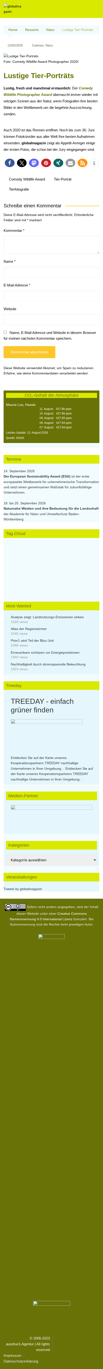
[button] (10, 163)
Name (10, 261)
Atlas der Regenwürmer (29, 629)
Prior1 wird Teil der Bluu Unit (32, 640)
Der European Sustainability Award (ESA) (37, 476)
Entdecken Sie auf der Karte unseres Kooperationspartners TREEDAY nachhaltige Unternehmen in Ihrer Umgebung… (44, 763)
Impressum (13, 1355)
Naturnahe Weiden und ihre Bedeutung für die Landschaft (51, 508)
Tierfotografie (19, 189)
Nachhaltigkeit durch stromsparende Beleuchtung (48, 664)
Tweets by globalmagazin (23, 889)
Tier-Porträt (62, 179)
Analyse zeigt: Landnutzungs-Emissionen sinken (47, 617)
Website (10, 309)
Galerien (38, 45)
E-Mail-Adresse (17, 285)
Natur (49, 45)
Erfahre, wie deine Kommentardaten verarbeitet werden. (46, 373)
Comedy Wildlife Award (27, 179)
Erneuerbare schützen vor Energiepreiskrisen (45, 652)
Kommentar (14, 230)
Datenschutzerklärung (21, 1361)
